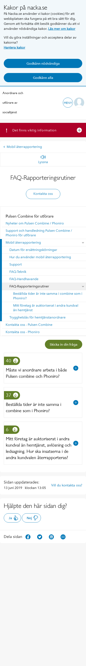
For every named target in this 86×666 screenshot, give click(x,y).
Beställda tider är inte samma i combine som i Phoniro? (47, 296)
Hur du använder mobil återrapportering (40, 257)
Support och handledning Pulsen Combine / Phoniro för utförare (39, 233)
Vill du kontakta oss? (66, 485)
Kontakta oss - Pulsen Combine (29, 325)
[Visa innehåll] (75, 368)
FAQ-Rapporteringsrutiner (29, 286)
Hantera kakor (14, 47)
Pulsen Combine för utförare (30, 216)
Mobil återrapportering (24, 147)
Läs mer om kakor (61, 29)
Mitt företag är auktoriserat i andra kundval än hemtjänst (45, 307)
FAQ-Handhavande (23, 279)
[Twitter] (40, 536)
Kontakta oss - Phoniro (23, 332)
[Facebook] (28, 536)
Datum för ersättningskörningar (33, 250)
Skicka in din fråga (63, 344)
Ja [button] (10, 518)
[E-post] (63, 536)
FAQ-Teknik (17, 272)
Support (15, 264)
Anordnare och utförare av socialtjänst (13, 102)
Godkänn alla (43, 78)
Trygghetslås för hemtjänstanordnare (37, 317)
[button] (68, 103)
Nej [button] (29, 518)
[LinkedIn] (51, 536)
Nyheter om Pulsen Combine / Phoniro (35, 223)
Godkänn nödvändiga (43, 63)
